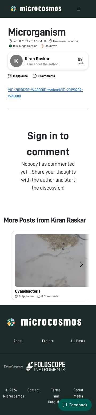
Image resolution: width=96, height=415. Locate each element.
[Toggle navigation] (78, 9)
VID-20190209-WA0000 (26, 90)
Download (52, 90)
